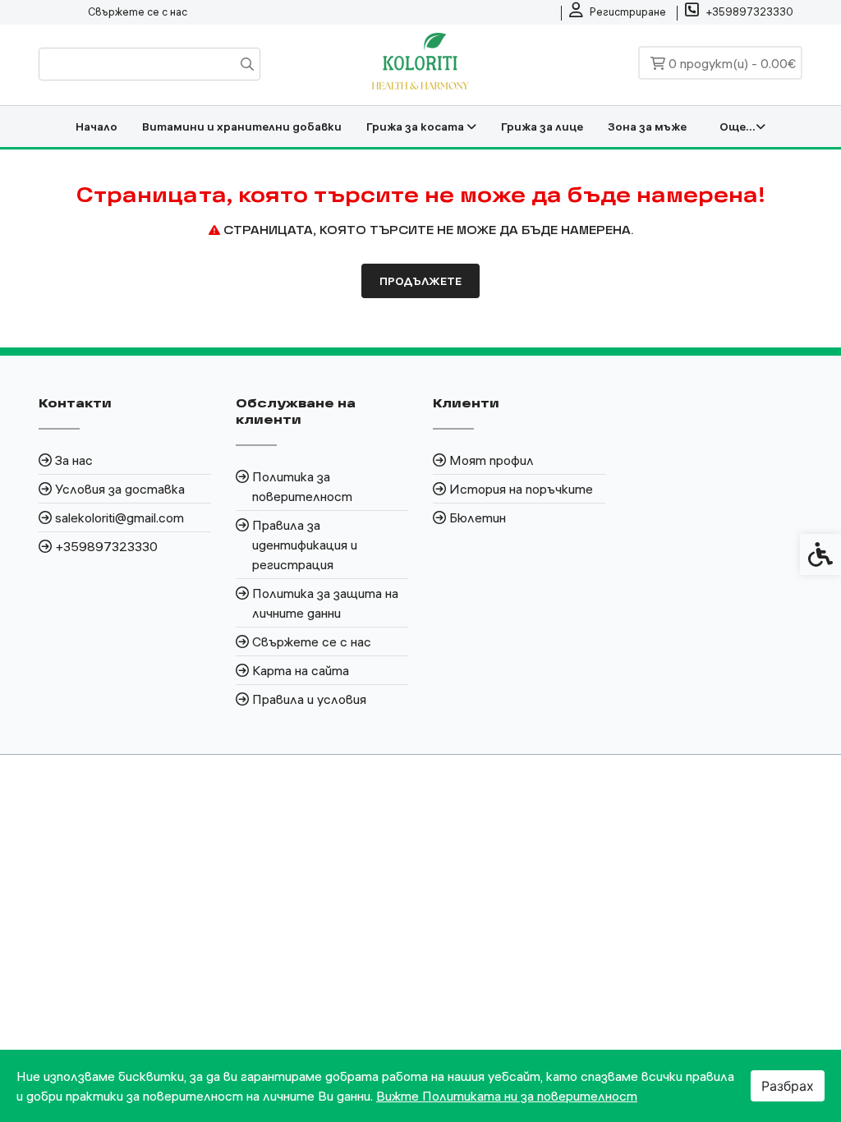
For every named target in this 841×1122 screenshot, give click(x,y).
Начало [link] (96, 126)
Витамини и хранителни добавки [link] (242, 126)
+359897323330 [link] (106, 546)
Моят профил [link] (491, 460)
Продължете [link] (420, 281)
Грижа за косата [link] (416, 126)
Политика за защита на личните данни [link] (325, 603)
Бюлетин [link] (477, 517)
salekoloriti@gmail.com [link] (119, 517)
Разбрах (787, 1086)
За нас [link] (74, 460)
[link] (617, 12)
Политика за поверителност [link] (302, 486)
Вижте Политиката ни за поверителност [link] (506, 1096)
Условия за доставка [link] (120, 489)
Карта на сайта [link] (300, 670)
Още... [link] (737, 126)
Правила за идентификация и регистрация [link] (304, 544)
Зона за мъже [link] (647, 126)
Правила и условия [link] (309, 699)
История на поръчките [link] (521, 489)
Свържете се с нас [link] (137, 11)
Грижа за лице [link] (542, 126)
